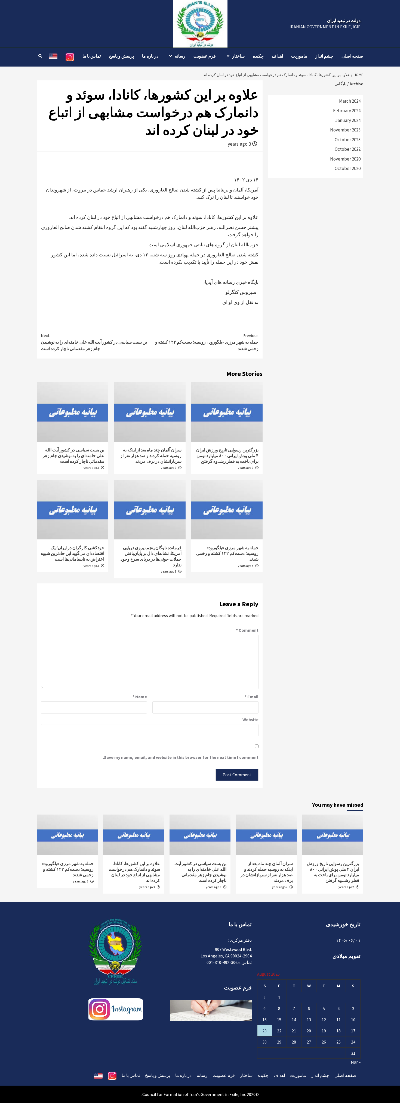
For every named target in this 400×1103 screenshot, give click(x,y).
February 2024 (347, 111)
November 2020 (345, 159)
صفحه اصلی (352, 56)
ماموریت (299, 56)
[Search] (40, 56)
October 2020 (348, 168)
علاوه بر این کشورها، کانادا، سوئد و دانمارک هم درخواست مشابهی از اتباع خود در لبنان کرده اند (134, 872)
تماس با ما (91, 56)
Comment (247, 630)
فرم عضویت (204, 56)
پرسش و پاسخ (121, 56)
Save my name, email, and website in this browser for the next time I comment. (181, 757)
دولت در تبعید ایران (344, 20)
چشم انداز (324, 56)
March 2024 (350, 101)
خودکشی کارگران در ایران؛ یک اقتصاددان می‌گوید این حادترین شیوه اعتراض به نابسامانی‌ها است (72, 553)
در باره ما (150, 56)
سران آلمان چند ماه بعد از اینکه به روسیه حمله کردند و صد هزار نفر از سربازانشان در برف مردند (150, 455)
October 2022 (348, 149)
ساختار (238, 56)
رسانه (180, 56)
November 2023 (345, 130)
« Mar (356, 1062)
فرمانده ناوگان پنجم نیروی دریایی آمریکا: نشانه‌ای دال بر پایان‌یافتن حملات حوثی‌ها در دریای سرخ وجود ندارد (151, 556)
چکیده (258, 56)
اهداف (277, 56)
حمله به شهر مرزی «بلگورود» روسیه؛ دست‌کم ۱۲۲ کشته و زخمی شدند (207, 342)
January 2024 (348, 120)
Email (252, 696)
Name (140, 696)
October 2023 (348, 140)
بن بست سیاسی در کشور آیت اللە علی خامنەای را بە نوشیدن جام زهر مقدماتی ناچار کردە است (94, 342)
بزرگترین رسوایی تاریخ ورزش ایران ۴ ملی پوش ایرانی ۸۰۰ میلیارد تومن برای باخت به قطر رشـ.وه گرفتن (227, 455)
